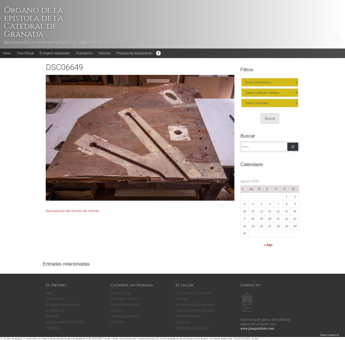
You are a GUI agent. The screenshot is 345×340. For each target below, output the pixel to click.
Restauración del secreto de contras (72, 211)
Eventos (117, 310)
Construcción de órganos (195, 310)
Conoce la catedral (125, 316)
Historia (104, 53)
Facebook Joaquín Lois (191, 328)
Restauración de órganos (194, 304)
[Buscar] (292, 147)
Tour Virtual (25, 53)
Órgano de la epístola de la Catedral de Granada (33, 22)
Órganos (182, 299)
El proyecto (84, 53)
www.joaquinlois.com (257, 328)
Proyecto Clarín (187, 316)
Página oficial (121, 293)
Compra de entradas (126, 304)
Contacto (182, 322)
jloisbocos (334, 335)
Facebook (158, 53)
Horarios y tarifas (124, 299)
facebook (118, 322)
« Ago (268, 245)
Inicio (7, 53)
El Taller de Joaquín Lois (193, 293)
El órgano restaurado (55, 53)
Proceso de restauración (134, 53)
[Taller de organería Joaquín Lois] (247, 302)
